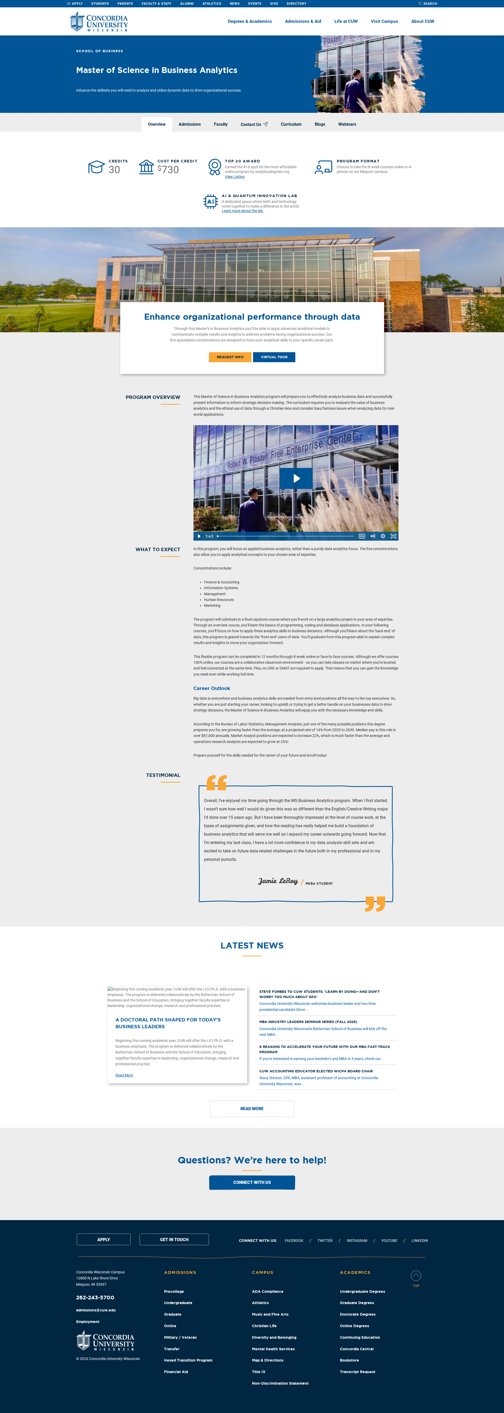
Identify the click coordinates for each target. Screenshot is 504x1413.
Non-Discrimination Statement (280, 1383)
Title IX (258, 1372)
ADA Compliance (268, 1291)
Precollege (174, 1291)
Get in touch (174, 1239)
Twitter (325, 1240)
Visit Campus (384, 21)
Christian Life (264, 1326)
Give (274, 4)
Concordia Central (357, 1349)
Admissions (180, 1272)
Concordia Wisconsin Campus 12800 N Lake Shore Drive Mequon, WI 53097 (100, 1278)
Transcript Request (357, 1372)
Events (254, 4)
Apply (77, 4)
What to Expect (157, 549)
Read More (124, 1075)
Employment (87, 1322)
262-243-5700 (95, 1297)
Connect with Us (252, 1182)
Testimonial (163, 775)
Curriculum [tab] (291, 124)
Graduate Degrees (357, 1303)
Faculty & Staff (157, 4)
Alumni (187, 4)
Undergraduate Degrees (362, 1291)
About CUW (422, 21)
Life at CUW (346, 21)
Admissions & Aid (303, 21)
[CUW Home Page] (99, 21)
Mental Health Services (273, 1349)
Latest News (252, 945)
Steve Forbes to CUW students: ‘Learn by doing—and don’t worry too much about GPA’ (319, 994)
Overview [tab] (157, 124)
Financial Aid (176, 1372)
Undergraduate (178, 1303)
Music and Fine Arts (270, 1314)
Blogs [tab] (320, 124)
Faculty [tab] (221, 124)
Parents (125, 4)
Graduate (172, 1314)
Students (100, 4)
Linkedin (420, 1240)
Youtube (389, 1240)
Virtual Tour (274, 357)
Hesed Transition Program (188, 1360)
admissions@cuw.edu (96, 1310)
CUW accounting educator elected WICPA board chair (316, 1071)
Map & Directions (268, 1360)
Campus (262, 1272)
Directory (296, 4)
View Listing (235, 177)
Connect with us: (258, 1240)
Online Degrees (354, 1326)
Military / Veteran (180, 1337)
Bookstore (349, 1360)
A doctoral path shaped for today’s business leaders (168, 1023)
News (235, 4)
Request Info (230, 357)
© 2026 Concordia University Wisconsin (108, 1359)
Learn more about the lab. (243, 211)
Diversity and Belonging (274, 1337)
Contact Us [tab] (251, 124)
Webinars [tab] (347, 124)
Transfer (172, 1349)
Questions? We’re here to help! (252, 1159)
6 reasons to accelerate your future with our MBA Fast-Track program (324, 1049)
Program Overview (153, 397)
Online (170, 1326)
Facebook (294, 1240)
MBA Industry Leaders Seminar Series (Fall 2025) (308, 1022)
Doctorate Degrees (358, 1314)
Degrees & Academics (250, 21)
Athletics (212, 4)
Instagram (357, 1240)
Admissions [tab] (190, 124)
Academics (355, 1272)
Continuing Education (360, 1337)
